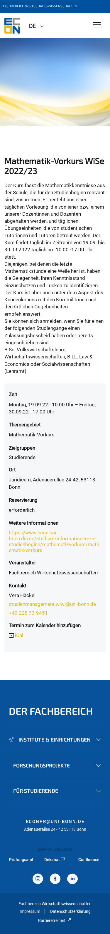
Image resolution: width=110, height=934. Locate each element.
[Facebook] (55, 879)
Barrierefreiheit (51, 920)
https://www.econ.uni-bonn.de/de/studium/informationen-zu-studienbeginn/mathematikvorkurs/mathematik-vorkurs (54, 541)
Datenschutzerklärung (70, 911)
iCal (19, 635)
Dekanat (52, 859)
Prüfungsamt (21, 859)
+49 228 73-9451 (28, 613)
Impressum (30, 911)
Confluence (88, 859)
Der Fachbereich (51, 711)
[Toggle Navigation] (97, 25)
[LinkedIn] (72, 879)
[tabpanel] (55, 82)
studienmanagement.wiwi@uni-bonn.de (52, 604)
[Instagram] (38, 879)
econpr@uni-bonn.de (55, 821)
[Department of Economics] (12, 26)
